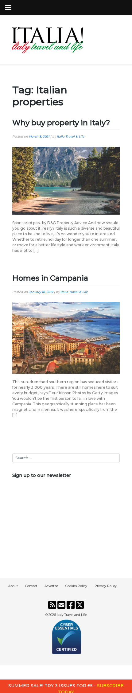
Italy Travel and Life (72, 615)
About (13, 586)
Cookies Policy (76, 586)
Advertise (51, 586)
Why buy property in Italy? (61, 122)
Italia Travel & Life (70, 136)
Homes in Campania (50, 278)
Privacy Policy (106, 586)
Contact (31, 586)
